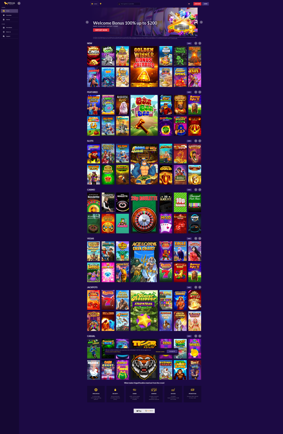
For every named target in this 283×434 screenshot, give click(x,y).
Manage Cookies (160, 351)
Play (93, 52)
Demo (93, 55)
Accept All (172, 351)
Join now (197, 4)
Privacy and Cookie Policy (113, 352)
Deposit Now (101, 30)
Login (205, 4)
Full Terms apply (103, 38)
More (189, 43)
